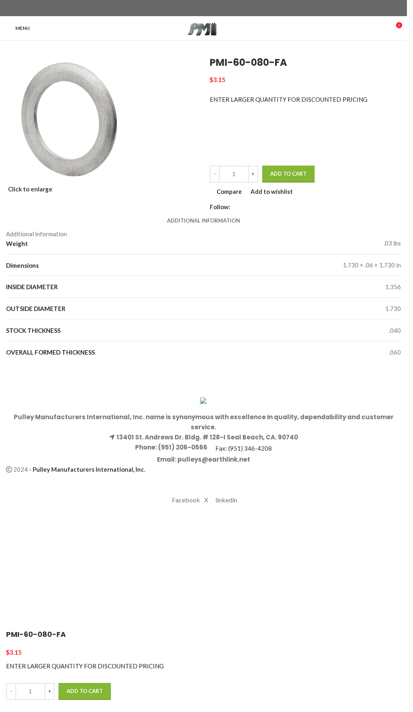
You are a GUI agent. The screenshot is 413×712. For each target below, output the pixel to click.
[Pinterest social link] (208, 8)
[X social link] (199, 8)
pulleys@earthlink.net (213, 459)
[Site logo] (203, 27)
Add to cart (288, 173)
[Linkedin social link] (218, 8)
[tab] (203, 220)
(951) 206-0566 (182, 447)
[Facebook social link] (189, 8)
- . (87, 469)
